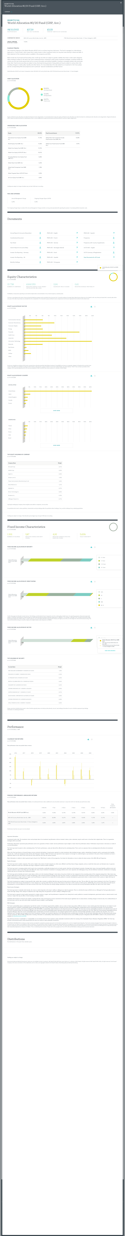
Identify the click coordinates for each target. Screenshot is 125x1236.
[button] (110, 650)
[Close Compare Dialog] (121, 2)
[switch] (8, 11)
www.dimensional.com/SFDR (19, 916)
